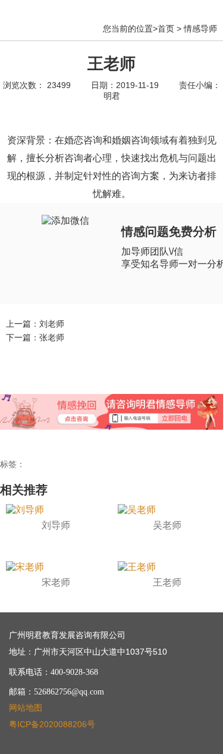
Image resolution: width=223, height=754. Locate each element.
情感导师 (200, 28)
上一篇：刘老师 (35, 323)
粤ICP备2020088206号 (52, 724)
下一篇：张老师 (35, 337)
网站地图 (25, 707)
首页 (166, 28)
